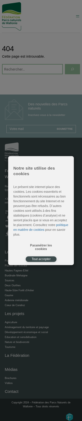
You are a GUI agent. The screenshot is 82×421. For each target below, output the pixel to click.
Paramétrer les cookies (41, 247)
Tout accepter (41, 259)
